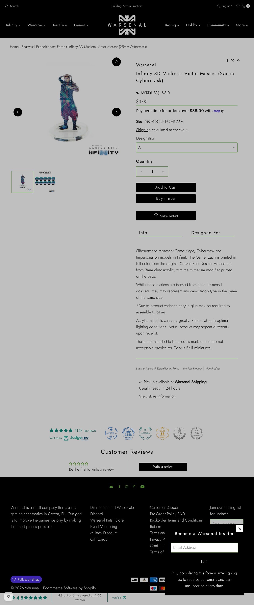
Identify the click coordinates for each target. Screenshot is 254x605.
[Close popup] (239, 528)
